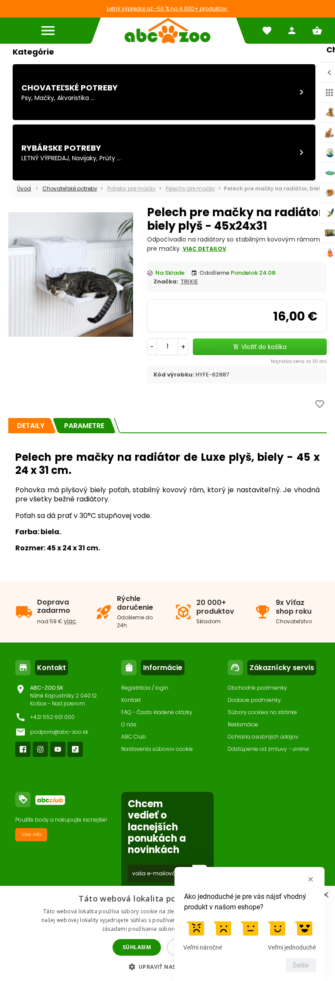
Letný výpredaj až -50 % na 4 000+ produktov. (167, 8)
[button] (167, 966)
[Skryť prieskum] (310, 879)
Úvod (24, 188)
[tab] (30, 425)
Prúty (107, 158)
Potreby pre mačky (131, 188)
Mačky (44, 97)
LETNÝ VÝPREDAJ (45, 158)
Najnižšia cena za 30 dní (299, 361)
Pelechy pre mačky (190, 188)
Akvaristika (73, 97)
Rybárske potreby (61, 147)
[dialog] (167, 933)
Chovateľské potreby (69, 87)
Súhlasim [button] (137, 947)
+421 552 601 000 (52, 717)
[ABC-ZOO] (167, 30)
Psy (26, 97)
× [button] (325, 895)
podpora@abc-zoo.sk (59, 732)
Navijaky (84, 158)
